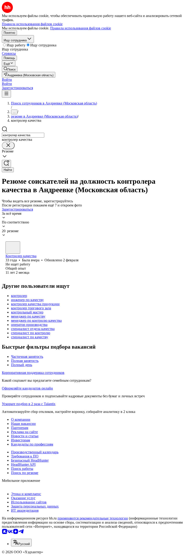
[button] (7, 80)
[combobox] (23, 135)
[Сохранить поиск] (6, 163)
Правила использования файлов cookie (80, 28)
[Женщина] (13, 247)
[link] (9, 69)
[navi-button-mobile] (6, 94)
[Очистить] (8, 145)
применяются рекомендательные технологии (93, 518)
